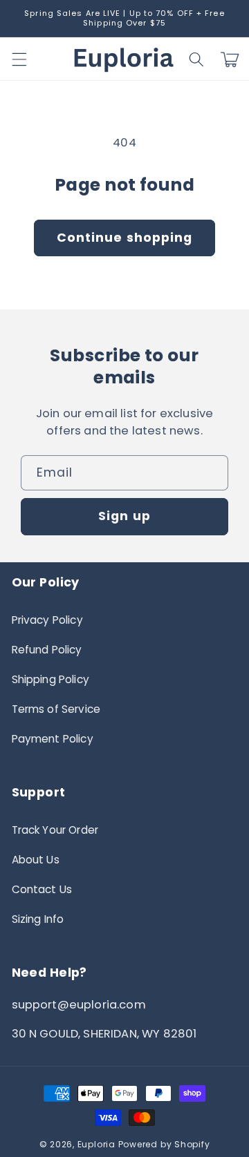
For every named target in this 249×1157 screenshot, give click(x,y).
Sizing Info (38, 919)
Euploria (96, 1144)
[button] (196, 59)
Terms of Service (56, 709)
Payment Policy (52, 739)
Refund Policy (47, 649)
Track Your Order (55, 830)
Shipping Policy (50, 679)
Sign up (124, 516)
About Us (35, 859)
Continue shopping (125, 237)
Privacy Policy (47, 620)
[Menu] (18, 59)
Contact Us (42, 889)
